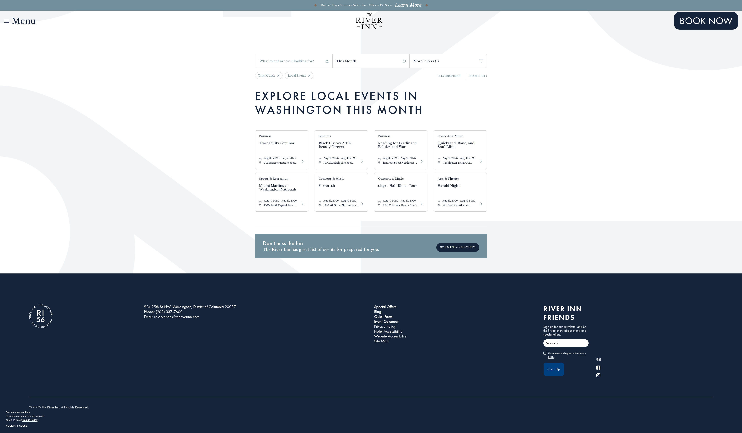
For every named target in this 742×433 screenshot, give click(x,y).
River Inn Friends (562, 313)
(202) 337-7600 (169, 311)
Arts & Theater (448, 178)
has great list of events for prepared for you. (321, 249)
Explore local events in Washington (339, 103)
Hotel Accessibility (388, 331)
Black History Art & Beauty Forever (335, 145)
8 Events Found (449, 76)
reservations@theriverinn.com (176, 316)
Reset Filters (478, 76)
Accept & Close (16, 425)
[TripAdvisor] (598, 360)
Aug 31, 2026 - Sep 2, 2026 (280, 158)
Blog (377, 311)
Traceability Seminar (276, 143)
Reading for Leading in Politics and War (397, 145)
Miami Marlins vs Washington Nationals (278, 187)
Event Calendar (386, 321)
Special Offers (385, 306)
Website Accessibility (390, 336)
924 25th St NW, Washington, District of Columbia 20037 (190, 306)
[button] (457, 247)
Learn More (408, 5)
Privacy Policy (385, 326)
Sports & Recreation (273, 178)
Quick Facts (383, 316)
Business (265, 136)
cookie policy (29, 420)
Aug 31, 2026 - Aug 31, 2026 (339, 158)
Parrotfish (327, 186)
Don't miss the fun (283, 243)
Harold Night (449, 186)
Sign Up (553, 369)
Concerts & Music (450, 136)
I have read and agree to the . (567, 355)
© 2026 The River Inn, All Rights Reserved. (59, 407)
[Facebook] (598, 368)
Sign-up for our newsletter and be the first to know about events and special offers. (564, 330)
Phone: (149, 311)
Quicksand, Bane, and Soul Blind (456, 145)
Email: (148, 316)
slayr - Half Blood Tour (397, 186)
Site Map (381, 341)
